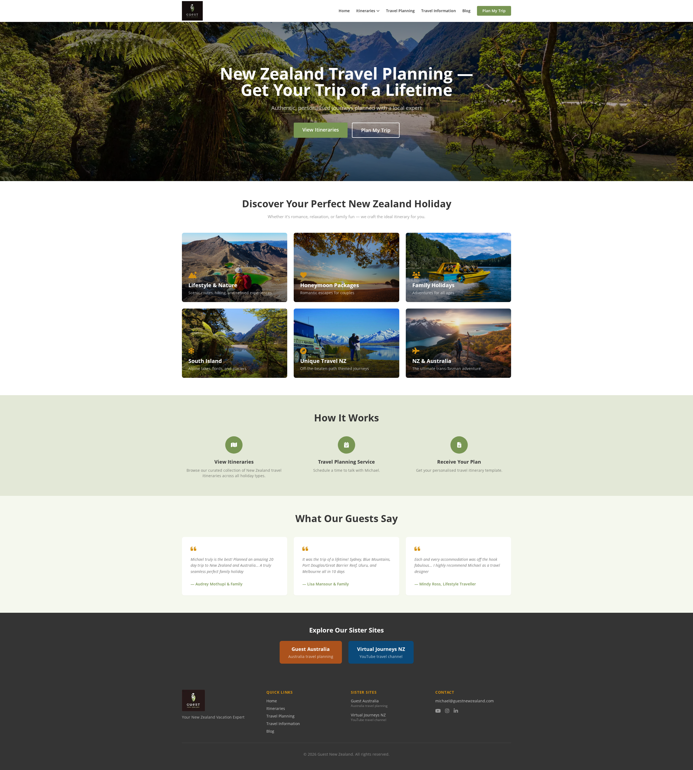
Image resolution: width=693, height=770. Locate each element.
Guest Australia (365, 700)
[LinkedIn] (456, 711)
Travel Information (438, 10)
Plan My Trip (494, 10)
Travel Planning (400, 10)
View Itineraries (320, 129)
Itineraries (365, 10)
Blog (466, 10)
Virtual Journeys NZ (368, 714)
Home (344, 10)
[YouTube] (438, 711)
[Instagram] (447, 711)
